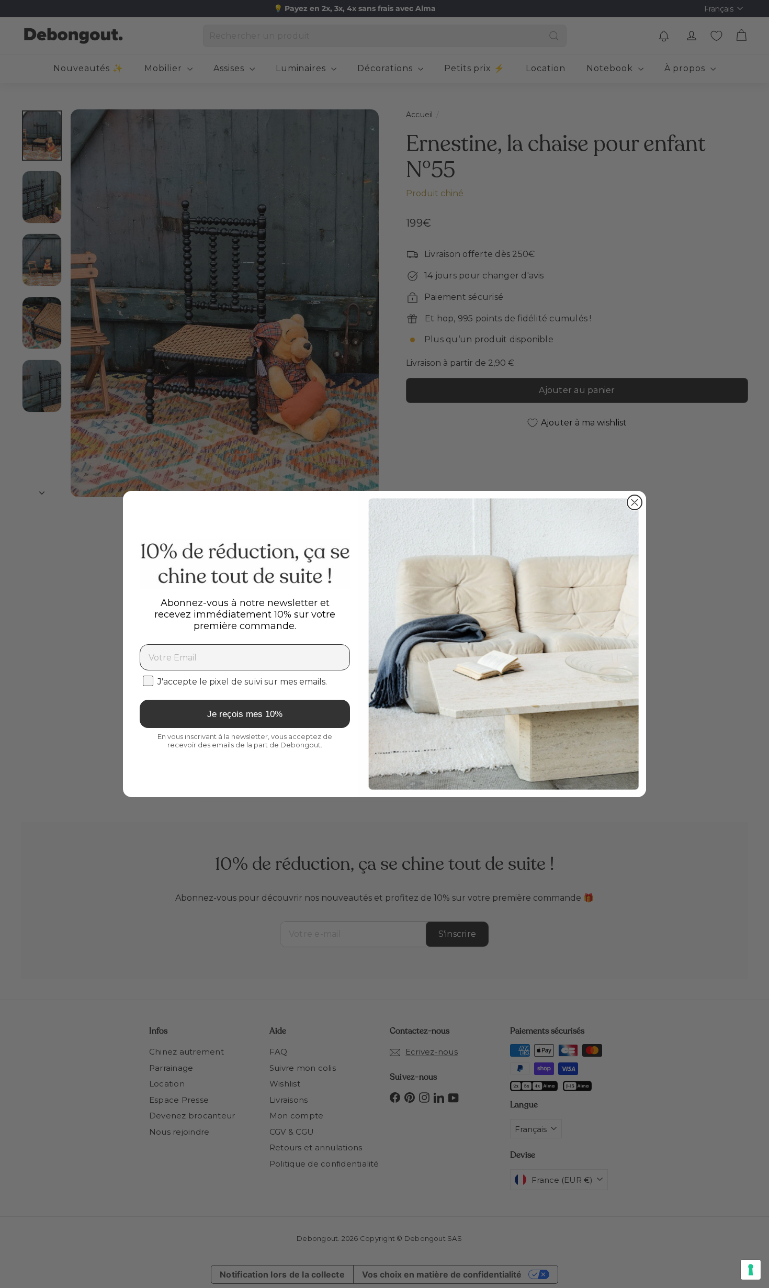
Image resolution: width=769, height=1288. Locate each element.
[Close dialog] (634, 502)
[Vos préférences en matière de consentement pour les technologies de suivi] (751, 1270)
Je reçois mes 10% (244, 714)
